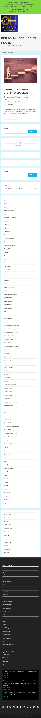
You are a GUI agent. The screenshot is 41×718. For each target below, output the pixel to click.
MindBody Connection (26, 7)
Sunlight (6, 471)
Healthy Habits (8, 301)
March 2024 (7, 538)
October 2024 (7, 524)
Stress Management (18, 9)
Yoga (5, 503)
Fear (5, 259)
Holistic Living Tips (9, 336)
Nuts (5, 412)
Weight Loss (7, 492)
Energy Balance (8, 249)
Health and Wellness (21, 2)
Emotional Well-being (9, 245)
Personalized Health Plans (16, 45)
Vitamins (6, 485)
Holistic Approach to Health (11, 315)
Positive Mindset (12, 102)
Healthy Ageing (8, 297)
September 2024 (8, 528)
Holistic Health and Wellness (11, 325)
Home (10, 2)
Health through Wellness (10, 294)
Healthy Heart (7, 304)
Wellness (20, 102)
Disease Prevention (9, 238)
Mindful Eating (8, 388)
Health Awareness (10, 7)
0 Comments (9, 104)
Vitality (6, 482)
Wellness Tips (7, 499)
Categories (20, 142)
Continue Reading (12, 118)
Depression (7, 228)
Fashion (6, 252)
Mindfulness (7, 398)
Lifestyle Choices (8, 367)
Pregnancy (6, 440)
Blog (5, 214)
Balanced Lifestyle (9, 210)
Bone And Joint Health (10, 217)
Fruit (5, 276)
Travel (5, 475)
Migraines (6, 381)
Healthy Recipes (8, 308)
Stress (5, 461)
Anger (5, 203)
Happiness (6, 280)
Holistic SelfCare (8, 343)
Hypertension (7, 353)
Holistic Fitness (8, 318)
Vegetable (6, 478)
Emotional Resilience (9, 242)
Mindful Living (8, 391)
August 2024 (7, 531)
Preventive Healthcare (9, 444)
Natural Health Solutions (10, 402)
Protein (6, 447)
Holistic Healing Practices (10, 322)
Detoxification (7, 235)
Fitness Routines (8, 269)
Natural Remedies (8, 405)
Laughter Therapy (8, 360)
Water (5, 489)
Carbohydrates (7, 221)
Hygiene (6, 350)
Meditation (7, 370)
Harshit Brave (10, 97)
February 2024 (7, 542)
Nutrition (6, 409)
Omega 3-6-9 (7, 419)
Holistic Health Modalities (11, 329)
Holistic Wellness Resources (11, 346)
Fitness (17, 100)
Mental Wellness (26, 4)
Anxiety (6, 207)
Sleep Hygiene (7, 454)
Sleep (5, 451)
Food (5, 273)
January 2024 (7, 545)
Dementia (6, 224)
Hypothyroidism (8, 357)
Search (6, 128)
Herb (5, 311)
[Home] (1, 45)
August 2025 (7, 517)
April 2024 (7, 535)
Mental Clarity (8, 374)
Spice (5, 457)
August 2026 (7, 514)
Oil (5, 416)
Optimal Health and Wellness (20, 12)
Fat (5, 256)
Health (5, 283)
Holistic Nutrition (8, 339)
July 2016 (6, 552)
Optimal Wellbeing (9, 430)
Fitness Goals (7, 266)
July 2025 (6, 521)
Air (5, 200)
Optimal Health (10, 4)
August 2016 (7, 549)
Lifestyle (6, 364)
